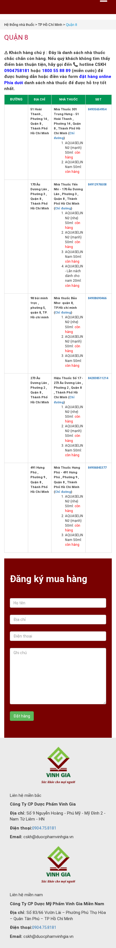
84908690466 (97, 298)
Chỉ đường (63, 208)
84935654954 (97, 109)
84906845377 (97, 467)
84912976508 (97, 184)
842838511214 (98, 378)
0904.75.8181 (44, 828)
